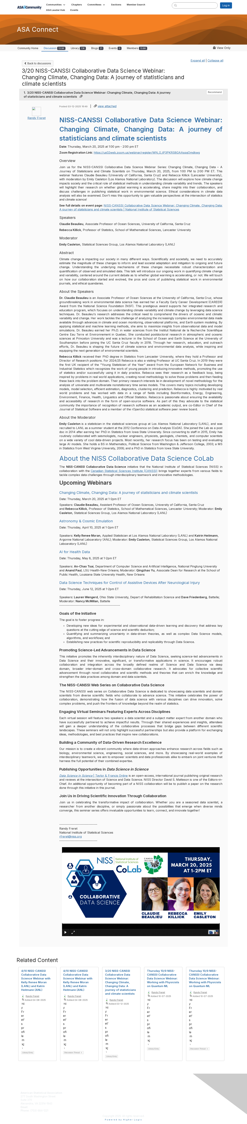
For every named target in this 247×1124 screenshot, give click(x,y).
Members (136, 48)
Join (75, 1092)
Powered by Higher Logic (123, 1119)
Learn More (80, 1099)
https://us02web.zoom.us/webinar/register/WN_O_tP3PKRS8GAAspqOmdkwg (147, 152)
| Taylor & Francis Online (93, 775)
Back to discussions (39, 63)
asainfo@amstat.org (40, 1107)
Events (114, 48)
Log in (226, 5)
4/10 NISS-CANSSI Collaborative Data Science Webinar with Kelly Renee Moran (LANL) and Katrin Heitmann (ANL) (77, 980)
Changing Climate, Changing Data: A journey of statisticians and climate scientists (128, 492)
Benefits (78, 1096)
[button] (56, 4)
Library (78, 48)
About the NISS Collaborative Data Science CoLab (136, 458)
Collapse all (215, 60)
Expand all (198, 60)
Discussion (54, 48)
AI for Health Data (74, 552)
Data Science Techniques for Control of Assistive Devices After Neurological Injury (129, 582)
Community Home (28, 48)
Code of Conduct (135, 1096)
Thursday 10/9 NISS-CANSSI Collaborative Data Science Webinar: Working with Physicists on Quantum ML (163, 978)
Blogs (96, 48)
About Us (130, 1092)
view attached (107, 106)
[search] (175, 5)
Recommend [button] (215, 92)
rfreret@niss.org (70, 836)
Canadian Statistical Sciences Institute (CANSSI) (124, 471)
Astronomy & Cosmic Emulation (86, 521)
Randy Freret (36, 118)
